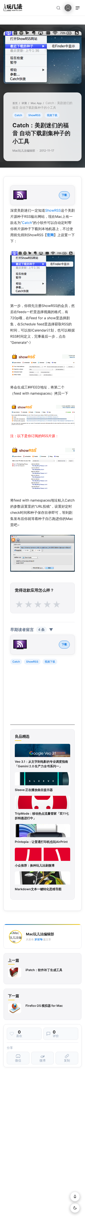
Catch (18, 115)
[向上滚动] (75, 1196)
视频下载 (52, 115)
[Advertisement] (43, 697)
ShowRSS (34, 115)
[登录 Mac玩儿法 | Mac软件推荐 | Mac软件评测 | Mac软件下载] (68, 7)
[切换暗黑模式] (75, 1208)
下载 (64, 195)
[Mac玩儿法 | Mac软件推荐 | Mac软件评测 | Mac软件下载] (14, 8)
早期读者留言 (31, 629)
